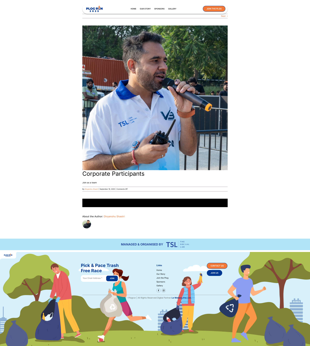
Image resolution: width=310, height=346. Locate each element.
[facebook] (158, 290)
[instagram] (164, 290)
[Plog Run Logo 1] (94, 6)
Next (223, 16)
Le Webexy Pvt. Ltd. (182, 298)
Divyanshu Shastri (91, 189)
